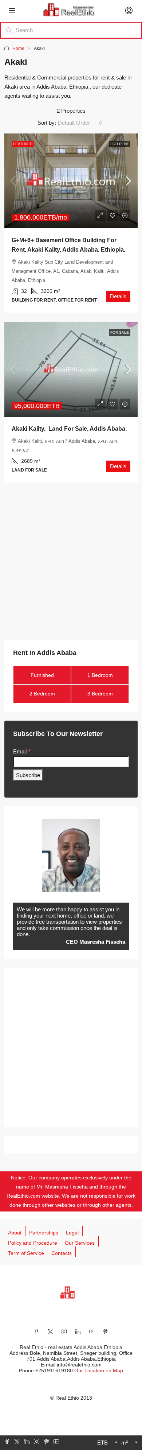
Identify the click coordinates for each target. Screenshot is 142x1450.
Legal (72, 1233)
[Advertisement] (71, 563)
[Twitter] (50, 1331)
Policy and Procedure (32, 1243)
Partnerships (43, 1233)
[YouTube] (91, 1331)
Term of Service (26, 1253)
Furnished (42, 675)
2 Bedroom (42, 694)
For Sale (119, 332)
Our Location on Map (98, 1370)
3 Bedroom (100, 694)
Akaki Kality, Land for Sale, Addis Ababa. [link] (69, 429)
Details (118, 296)
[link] (71, 180)
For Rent (119, 144)
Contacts (61, 1253)
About (14, 1233)
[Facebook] (36, 1331)
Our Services (80, 1243)
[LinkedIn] (77, 1331)
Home (18, 48)
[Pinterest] (105, 1331)
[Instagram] (64, 1331)
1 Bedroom (100, 675)
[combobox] (80, 123)
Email (22, 751)
